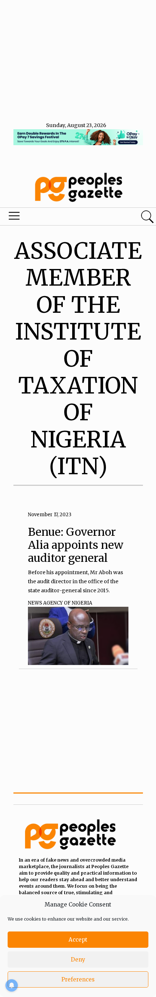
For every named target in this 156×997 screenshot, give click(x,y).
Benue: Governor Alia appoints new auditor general (75, 545)
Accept (78, 939)
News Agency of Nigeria (60, 603)
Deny (78, 959)
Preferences (78, 979)
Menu (53, 217)
